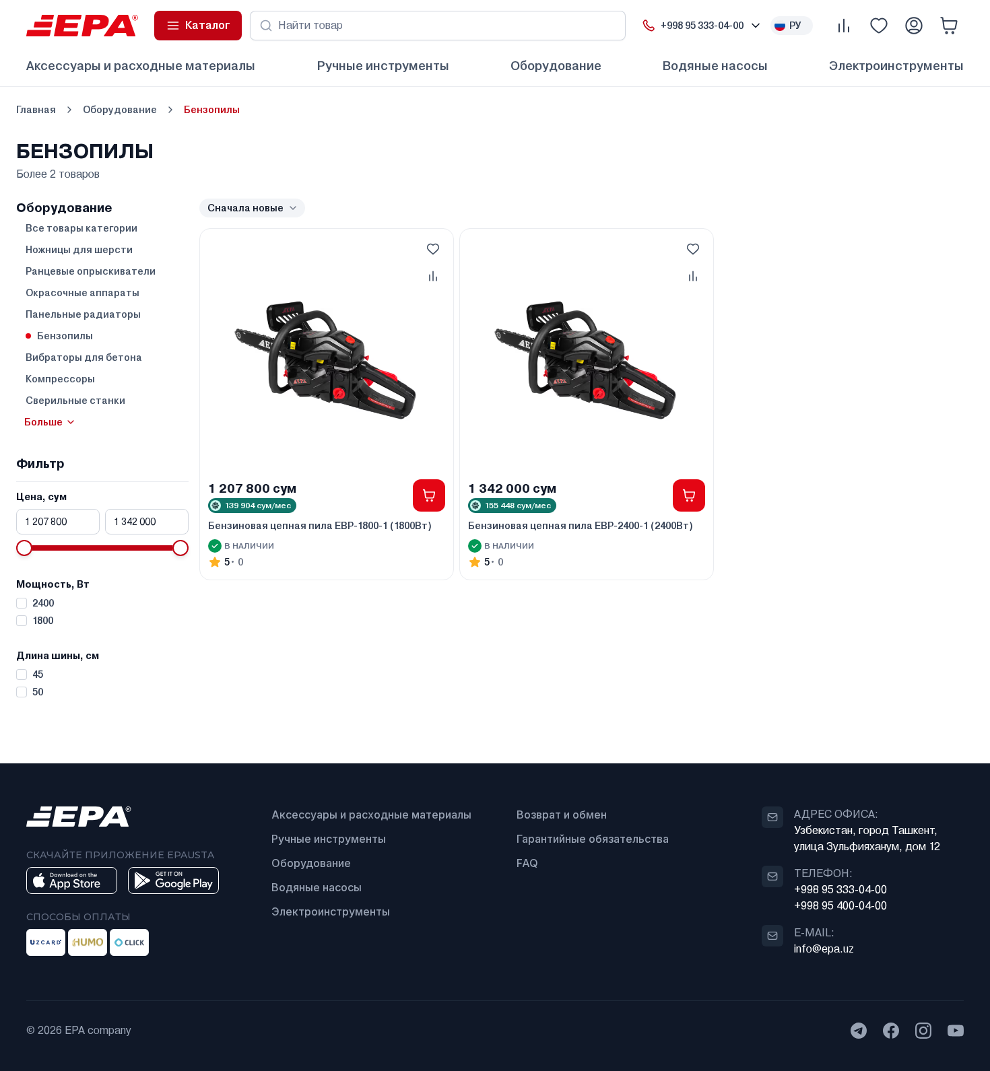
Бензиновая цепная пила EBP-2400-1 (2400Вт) (580, 525)
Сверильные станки (75, 400)
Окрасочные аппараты (82, 292)
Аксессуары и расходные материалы (140, 66)
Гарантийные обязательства (593, 838)
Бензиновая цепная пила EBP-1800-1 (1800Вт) (320, 525)
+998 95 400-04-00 (840, 905)
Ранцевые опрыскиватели (91, 271)
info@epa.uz (824, 948)
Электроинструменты (896, 66)
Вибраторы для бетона (84, 357)
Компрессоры (60, 379)
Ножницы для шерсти (79, 249)
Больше (43, 422)
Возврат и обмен (562, 814)
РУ (795, 25)
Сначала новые (245, 208)
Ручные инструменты (383, 66)
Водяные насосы (715, 66)
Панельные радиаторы (83, 314)
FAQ (527, 863)
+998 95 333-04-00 (840, 889)
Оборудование (555, 66)
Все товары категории (81, 228)
